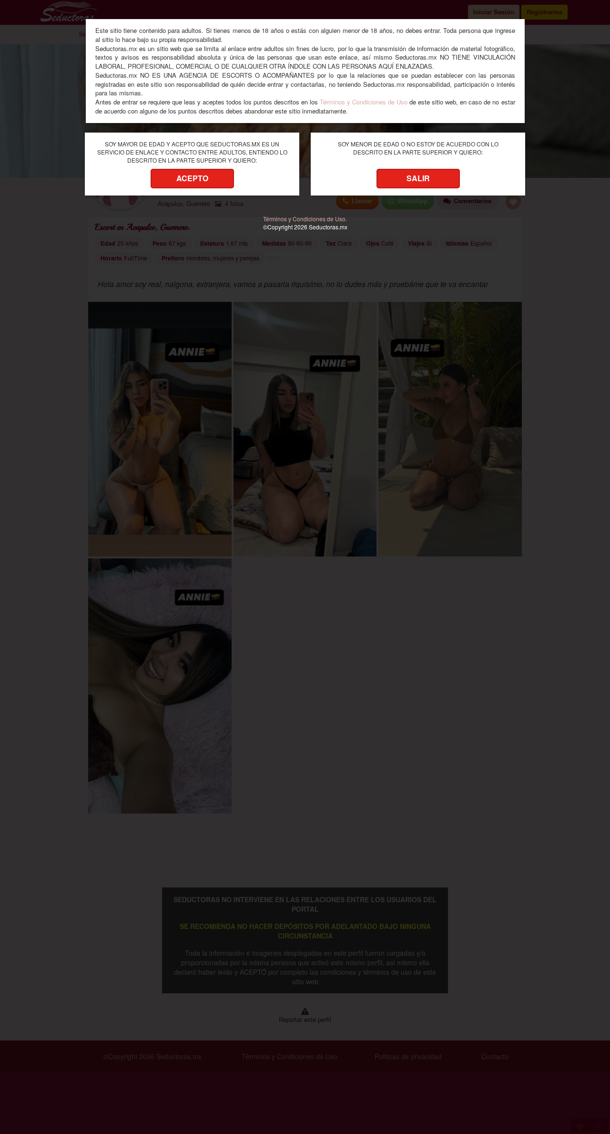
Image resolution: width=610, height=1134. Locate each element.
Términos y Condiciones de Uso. (305, 219)
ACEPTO (192, 178)
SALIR (418, 178)
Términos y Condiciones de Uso (363, 101)
